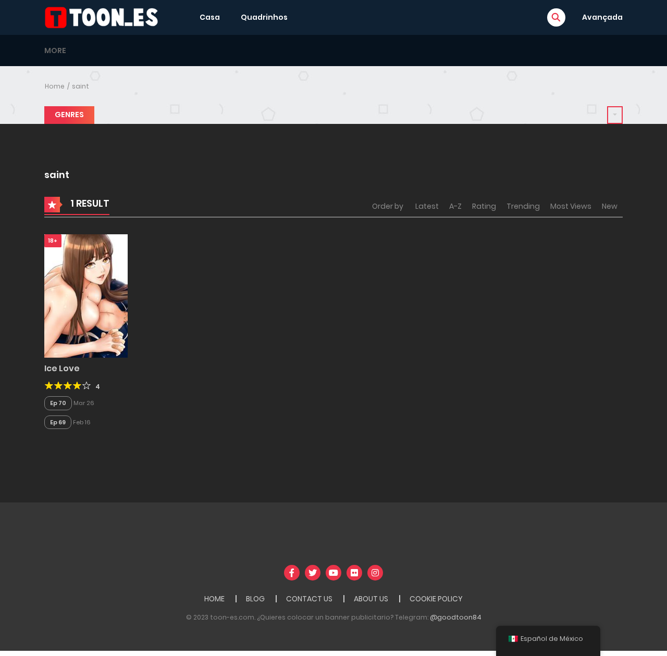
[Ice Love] (86, 295)
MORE (55, 50)
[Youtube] (333, 573)
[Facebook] (292, 573)
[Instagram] (375, 573)
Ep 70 (58, 403)
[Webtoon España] (104, 16)
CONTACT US (309, 599)
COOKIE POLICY (436, 599)
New (609, 206)
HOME (214, 599)
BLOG (255, 599)
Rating (484, 206)
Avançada (602, 17)
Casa (210, 17)
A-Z (455, 206)
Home (55, 86)
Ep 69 (58, 422)
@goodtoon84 (455, 617)
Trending (523, 206)
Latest (427, 206)
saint (80, 86)
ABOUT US (371, 599)
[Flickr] (354, 573)
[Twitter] (312, 573)
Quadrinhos (264, 17)
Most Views (570, 206)
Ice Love (62, 368)
